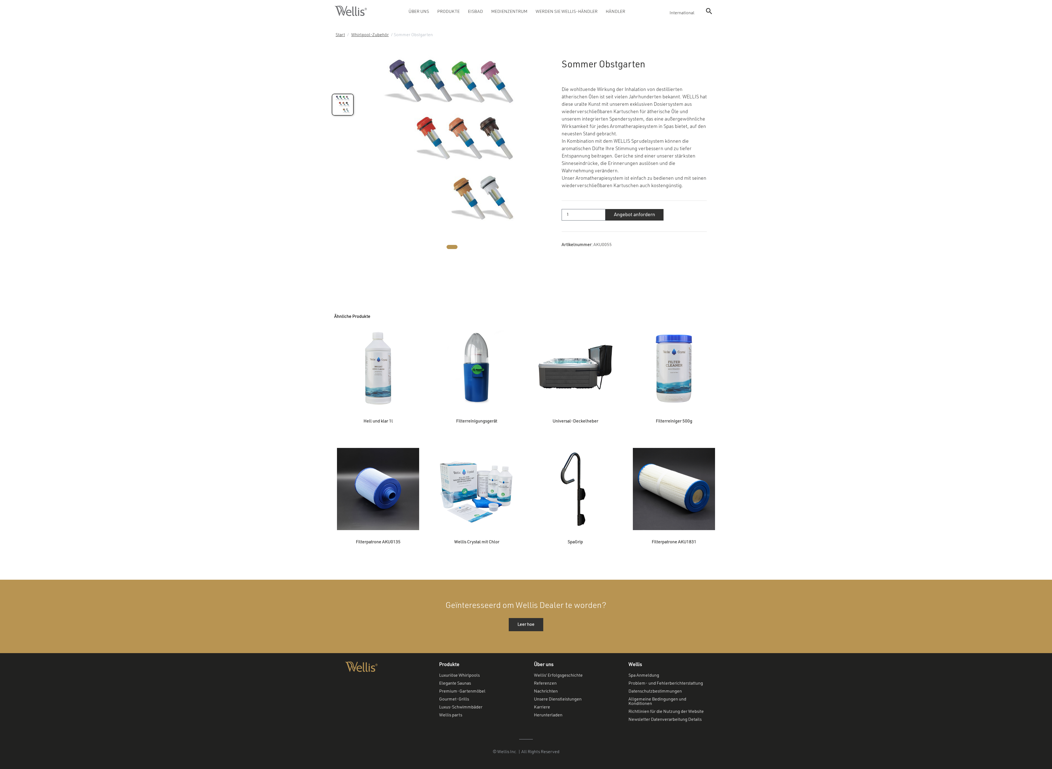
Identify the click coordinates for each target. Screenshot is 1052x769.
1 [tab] (452, 247)
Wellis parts (450, 715)
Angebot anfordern (634, 214)
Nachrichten (546, 691)
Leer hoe (526, 624)
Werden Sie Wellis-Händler (567, 12)
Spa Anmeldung (643, 675)
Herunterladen (548, 715)
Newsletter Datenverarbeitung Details (665, 719)
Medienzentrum (509, 12)
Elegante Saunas (455, 683)
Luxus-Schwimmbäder (460, 707)
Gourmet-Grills (454, 699)
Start (340, 35)
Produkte (448, 12)
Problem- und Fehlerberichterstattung (665, 683)
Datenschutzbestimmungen (655, 691)
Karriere (542, 707)
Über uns (418, 12)
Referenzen (545, 683)
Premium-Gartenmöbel (462, 691)
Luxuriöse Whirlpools (459, 675)
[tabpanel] (452, 143)
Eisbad (475, 12)
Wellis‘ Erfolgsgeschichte (558, 675)
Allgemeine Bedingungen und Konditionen (657, 701)
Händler (615, 12)
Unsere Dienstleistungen (558, 699)
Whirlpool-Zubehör (370, 35)
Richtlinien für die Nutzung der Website (666, 712)
